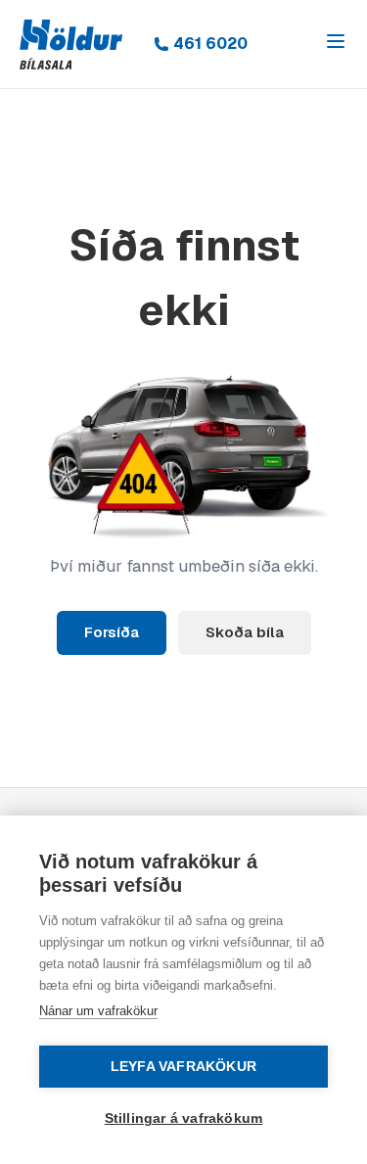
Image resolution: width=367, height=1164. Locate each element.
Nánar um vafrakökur (98, 1010)
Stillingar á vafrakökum (184, 1118)
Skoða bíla (245, 632)
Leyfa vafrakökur (183, 1066)
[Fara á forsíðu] (71, 45)
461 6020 (210, 43)
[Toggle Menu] (335, 41)
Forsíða (111, 632)
